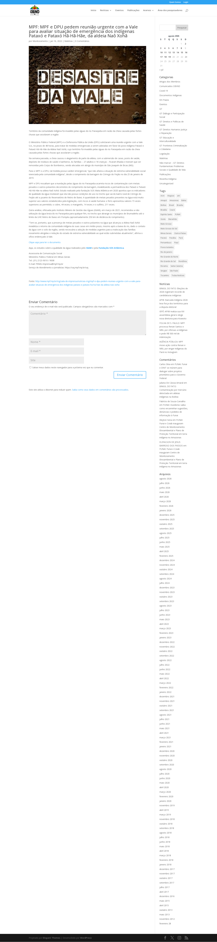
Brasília (164, 210)
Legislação (164, 153)
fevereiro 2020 (166, 796)
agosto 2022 (165, 660)
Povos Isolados (167, 247)
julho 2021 (164, 719)
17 (161, 56)
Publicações (133, 10)
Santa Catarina (177, 266)
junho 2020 (164, 778)
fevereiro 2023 (166, 633)
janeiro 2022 (165, 692)
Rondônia (183, 261)
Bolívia (163, 205)
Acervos (147, 10)
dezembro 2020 (166, 751)
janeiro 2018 (165, 864)
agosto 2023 (165, 605)
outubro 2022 (165, 651)
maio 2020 (164, 782)
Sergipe (164, 270)
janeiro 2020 (165, 801)
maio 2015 (164, 900)
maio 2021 (164, 728)
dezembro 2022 (166, 642)
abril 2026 (164, 496)
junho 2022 (164, 669)
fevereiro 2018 (166, 860)
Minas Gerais (166, 233)
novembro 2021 (167, 701)
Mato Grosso (166, 224)
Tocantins (165, 275)
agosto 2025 (165, 533)
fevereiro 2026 (166, 505)
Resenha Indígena (167, 178)
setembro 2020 (166, 764)
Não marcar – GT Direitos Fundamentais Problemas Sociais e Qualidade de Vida (172, 166)
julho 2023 (164, 610)
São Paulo (174, 270)
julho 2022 (164, 664)
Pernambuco (166, 242)
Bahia (183, 200)
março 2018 (165, 855)
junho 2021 (164, 723)
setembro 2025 (166, 528)
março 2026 (165, 501)
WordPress (86, 937)
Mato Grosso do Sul (169, 228)
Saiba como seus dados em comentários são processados (100, 389)
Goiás (163, 219)
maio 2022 (164, 673)
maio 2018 (164, 846)
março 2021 (165, 737)
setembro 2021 (166, 710)
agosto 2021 (165, 714)
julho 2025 (164, 537)
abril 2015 (164, 905)
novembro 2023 (167, 592)
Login (185, 2)
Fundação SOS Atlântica (111, 247)
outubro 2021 (165, 705)
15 (182, 52)
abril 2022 (164, 678)
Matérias (68, 41)
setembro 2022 (166, 655)
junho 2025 (164, 542)
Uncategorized (166, 183)
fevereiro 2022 (166, 687)
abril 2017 (164, 891)
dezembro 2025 (166, 514)
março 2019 (165, 814)
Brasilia (180, 205)
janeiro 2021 (165, 746)
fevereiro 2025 (166, 555)
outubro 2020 (165, 760)
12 (169, 52)
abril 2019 (164, 810)
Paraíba (172, 238)
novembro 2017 (167, 873)
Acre (162, 195)
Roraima (164, 266)
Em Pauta (164, 99)
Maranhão (172, 219)
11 (165, 52)
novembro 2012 (167, 919)
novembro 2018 (167, 819)
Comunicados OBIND (169, 86)
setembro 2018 (166, 828)
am (178, 195)
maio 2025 (164, 546)
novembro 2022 (167, 646)
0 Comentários (82, 41)
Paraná (164, 238)
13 (173, 52)
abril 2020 (164, 787)
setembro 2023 (166, 601)
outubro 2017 (165, 878)
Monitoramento (40, 41)
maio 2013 (164, 914)
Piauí (176, 242)
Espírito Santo (166, 214)
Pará (181, 238)
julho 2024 (164, 583)
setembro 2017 (166, 882)
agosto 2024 (165, 578)
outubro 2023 (165, 596)
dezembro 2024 (166, 560)
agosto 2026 (165, 478)
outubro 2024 (165, 569)
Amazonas (174, 200)
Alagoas (170, 195)
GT (160, 108)
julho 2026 (164, 483)
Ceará (172, 210)
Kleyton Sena (165, 420)
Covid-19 (163, 90)
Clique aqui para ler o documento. (45, 242)
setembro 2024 (166, 574)
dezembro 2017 (166, 869)
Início (93, 10)
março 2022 (165, 683)
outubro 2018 (165, 823)
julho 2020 (164, 773)
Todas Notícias (178, 275)
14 (178, 52)
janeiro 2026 (165, 510)
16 (186, 52)
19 (169, 56)
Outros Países (180, 233)
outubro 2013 (165, 910)
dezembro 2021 (166, 696)
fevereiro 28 (165, 923)
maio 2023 (164, 619)
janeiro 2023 (165, 637)
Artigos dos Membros (169, 81)
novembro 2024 (167, 564)
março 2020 (165, 791)
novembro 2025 (167, 519)
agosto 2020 (165, 769)
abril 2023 (164, 624)
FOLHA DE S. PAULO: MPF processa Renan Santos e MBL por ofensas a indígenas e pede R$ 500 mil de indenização (173, 330)
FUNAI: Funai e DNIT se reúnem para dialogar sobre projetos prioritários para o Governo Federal (173, 371)
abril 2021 (164, 732)
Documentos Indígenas (170, 95)
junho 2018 (164, 841)
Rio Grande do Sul (168, 261)
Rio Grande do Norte (169, 256)
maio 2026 (164, 492)
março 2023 (165, 628)
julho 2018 (164, 837)
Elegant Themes (51, 937)
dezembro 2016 (166, 896)
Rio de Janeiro (166, 252)
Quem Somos (175, 2)
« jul (161, 69)
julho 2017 (164, 887)
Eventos (119, 10)
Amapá (164, 200)
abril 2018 (164, 850)
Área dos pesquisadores (170, 10)
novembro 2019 (167, 805)
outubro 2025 (165, 524)
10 (161, 52)
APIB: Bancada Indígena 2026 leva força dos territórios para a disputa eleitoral (173, 303)
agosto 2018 (165, 832)
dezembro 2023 (166, 587)
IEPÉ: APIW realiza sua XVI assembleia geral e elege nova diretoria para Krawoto (172, 315)
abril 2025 (164, 551)
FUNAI (177, 214)
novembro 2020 (167, 755)
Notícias (104, 10)
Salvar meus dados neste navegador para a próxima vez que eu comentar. (67, 367)
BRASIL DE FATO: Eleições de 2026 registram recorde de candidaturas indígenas (173, 292)
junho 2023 (164, 614)
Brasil (171, 205)
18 (165, 56)
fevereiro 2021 (166, 741)
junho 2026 (164, 487)
